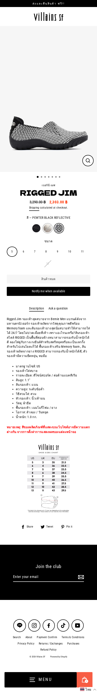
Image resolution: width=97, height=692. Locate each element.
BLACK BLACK (36, 228)
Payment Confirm (47, 637)
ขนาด (48, 241)
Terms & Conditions (73, 637)
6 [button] (56, 177)
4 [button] (49, 177)
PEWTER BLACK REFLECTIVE (59, 228)
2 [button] (42, 177)
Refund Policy (48, 649)
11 (82, 251)
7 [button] (60, 177)
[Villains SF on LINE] (19, 625)
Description (36, 308)
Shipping (34, 207)
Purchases (73, 643)
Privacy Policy (26, 643)
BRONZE (47, 228)
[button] (88, 689)
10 (69, 251)
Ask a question (58, 308)
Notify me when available (48, 291)
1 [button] (38, 177)
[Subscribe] (80, 577)
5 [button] (53, 177)
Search (17, 637)
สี (48, 217)
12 (47, 263)
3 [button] (45, 177)
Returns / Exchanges (50, 643)
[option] (48, 99)
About (28, 637)
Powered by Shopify (58, 657)
